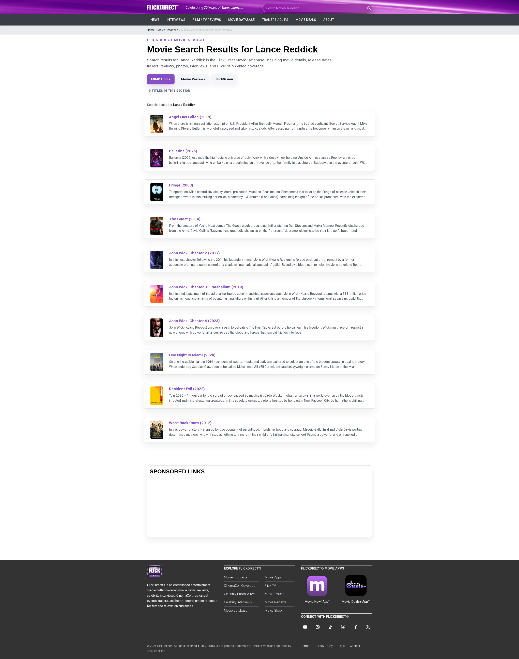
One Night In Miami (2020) (192, 355)
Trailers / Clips (275, 20)
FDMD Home (160, 79)
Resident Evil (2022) (187, 388)
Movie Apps (273, 577)
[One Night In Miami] (156, 355)
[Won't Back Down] (156, 423)
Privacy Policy (324, 645)
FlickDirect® (206, 645)
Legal (341, 645)
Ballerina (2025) (183, 151)
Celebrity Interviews (238, 602)
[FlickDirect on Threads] (343, 627)
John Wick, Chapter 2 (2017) (194, 253)
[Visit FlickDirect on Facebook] (355, 627)
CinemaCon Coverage (239, 586)
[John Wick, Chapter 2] (156, 253)
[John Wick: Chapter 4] (156, 321)
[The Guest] (156, 219)
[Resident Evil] (156, 389)
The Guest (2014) (185, 219)
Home (151, 30)
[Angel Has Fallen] (156, 117)
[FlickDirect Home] (163, 7)
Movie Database (241, 20)
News (155, 20)
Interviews (176, 20)
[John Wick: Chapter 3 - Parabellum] (156, 287)
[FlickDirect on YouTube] (305, 627)
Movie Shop (273, 610)
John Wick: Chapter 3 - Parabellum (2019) (206, 287)
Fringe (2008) (181, 185)
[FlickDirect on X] (368, 627)
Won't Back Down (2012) (190, 423)
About (328, 20)
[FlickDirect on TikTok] (330, 627)
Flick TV (270, 586)
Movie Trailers (274, 594)
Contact (355, 645)
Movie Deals (306, 20)
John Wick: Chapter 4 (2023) (194, 320)
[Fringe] (156, 185)
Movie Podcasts (235, 577)
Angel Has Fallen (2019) (190, 117)
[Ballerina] (156, 151)
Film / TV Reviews (207, 20)
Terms (305, 645)
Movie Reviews (193, 79)
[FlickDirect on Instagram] (318, 627)
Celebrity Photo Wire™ (239, 594)
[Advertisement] (259, 506)
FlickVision (224, 79)
